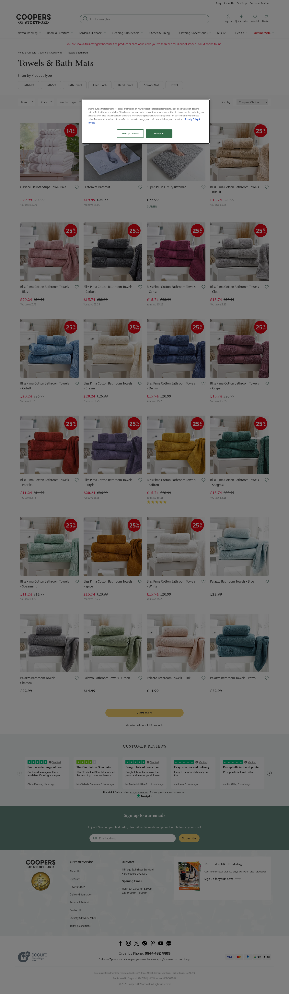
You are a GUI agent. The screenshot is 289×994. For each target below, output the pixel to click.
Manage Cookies (130, 133)
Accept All (159, 133)
